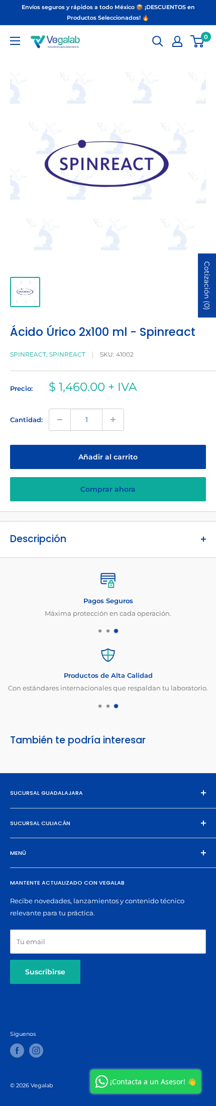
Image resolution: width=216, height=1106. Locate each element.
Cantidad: (26, 420)
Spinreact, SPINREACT (47, 354)
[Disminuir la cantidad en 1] (59, 419)
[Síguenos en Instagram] (36, 1050)
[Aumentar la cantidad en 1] (113, 419)
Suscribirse (45, 971)
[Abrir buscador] (157, 41)
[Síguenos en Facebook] (17, 1050)
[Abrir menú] (15, 41)
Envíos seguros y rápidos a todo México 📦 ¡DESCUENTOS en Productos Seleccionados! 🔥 (108, 12)
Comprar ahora (108, 489)
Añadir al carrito (108, 456)
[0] (197, 41)
